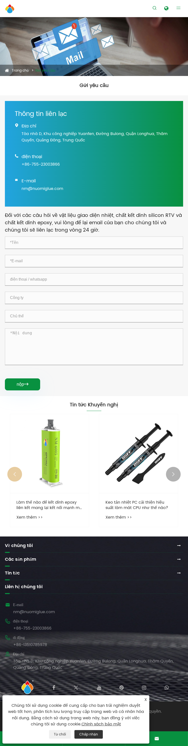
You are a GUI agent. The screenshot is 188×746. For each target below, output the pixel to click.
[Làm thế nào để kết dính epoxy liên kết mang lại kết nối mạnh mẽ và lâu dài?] (49, 453)
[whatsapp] (166, 687)
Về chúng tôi (19, 545)
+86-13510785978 (30, 645)
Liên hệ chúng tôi (24, 586)
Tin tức (12, 573)
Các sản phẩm (20, 559)
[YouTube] (99, 687)
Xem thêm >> (29, 517)
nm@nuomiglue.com (42, 189)
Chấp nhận (88, 734)
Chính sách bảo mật (101, 724)
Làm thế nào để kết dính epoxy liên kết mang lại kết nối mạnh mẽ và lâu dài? (49, 505)
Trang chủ (20, 70)
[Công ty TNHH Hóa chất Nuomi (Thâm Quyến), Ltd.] (10, 8)
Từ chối (60, 734)
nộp (22, 384)
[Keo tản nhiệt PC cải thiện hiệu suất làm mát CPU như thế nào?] (138, 453)
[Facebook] (53, 687)
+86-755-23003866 (41, 164)
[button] (14, 474)
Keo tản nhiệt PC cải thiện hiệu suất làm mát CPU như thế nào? (137, 505)
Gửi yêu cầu (45, 70)
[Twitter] (75, 687)
